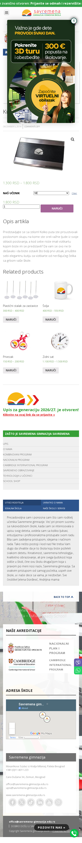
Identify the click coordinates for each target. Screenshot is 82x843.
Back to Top (62, 597)
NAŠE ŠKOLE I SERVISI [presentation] (54, 508)
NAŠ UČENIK (11, 193)
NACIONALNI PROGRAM (16, 460)
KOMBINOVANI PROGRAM (17, 454)
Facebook (12, 802)
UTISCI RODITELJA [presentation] (14, 502)
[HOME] (6, 52)
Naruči (57, 208)
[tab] (22, 502)
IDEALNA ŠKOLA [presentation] (13, 508)
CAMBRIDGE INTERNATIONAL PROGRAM (25, 465)
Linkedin (40, 802)
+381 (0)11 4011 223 (17, 770)
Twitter (21, 802)
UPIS (5, 444)
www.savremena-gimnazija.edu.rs (25, 795)
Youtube (49, 802)
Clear (74, 193)
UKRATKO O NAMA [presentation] (53, 502)
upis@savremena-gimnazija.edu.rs (26, 788)
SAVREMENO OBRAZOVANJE (18, 470)
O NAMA (7, 449)
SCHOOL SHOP (11, 481)
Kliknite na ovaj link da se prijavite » (29, 415)
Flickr (58, 802)
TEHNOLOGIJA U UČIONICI (17, 475)
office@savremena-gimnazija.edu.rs (27, 784)
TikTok (30, 802)
